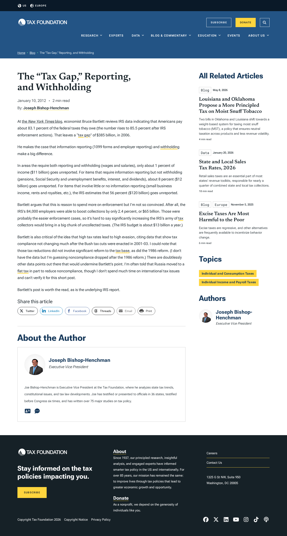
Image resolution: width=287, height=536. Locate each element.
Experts (117, 35)
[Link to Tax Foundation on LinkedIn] (226, 520)
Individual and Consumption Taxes (228, 273)
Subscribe (219, 22)
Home (21, 52)
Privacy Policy (101, 520)
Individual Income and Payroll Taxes (229, 282)
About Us (256, 35)
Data (136, 35)
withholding (169, 147)
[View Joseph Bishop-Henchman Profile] (27, 411)
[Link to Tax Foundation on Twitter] (216, 520)
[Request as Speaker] (37, 411)
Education (207, 35)
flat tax (23, 271)
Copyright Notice (76, 520)
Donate (245, 22)
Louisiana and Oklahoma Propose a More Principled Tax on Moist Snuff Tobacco (230, 105)
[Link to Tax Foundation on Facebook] (206, 520)
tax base (122, 250)
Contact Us (214, 463)
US (24, 5)
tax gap (84, 135)
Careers (212, 453)
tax (180, 218)
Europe (40, 5)
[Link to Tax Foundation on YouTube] (236, 520)
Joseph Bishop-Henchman (46, 108)
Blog (32, 52)
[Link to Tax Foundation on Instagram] (246, 520)
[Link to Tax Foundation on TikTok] (256, 520)
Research (89, 35)
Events (235, 35)
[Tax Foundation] (42, 22)
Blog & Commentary (169, 35)
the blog (42, 121)
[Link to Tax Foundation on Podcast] (266, 520)
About (119, 451)
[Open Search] (265, 22)
